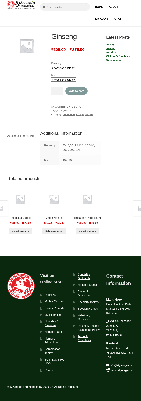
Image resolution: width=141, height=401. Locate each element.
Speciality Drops (88, 308)
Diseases (101, 19)
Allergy (110, 48)
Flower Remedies (55, 308)
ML (53, 74)
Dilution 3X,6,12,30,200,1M (78, 114)
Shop (117, 19)
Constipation (114, 60)
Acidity (110, 44)
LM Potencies (53, 314)
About (113, 6)
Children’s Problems (118, 56)
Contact (49, 370)
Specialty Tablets (88, 302)
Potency (56, 63)
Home (99, 6)
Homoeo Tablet (54, 331)
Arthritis (111, 52)
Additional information (20, 135)
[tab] (21, 136)
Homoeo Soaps (87, 284)
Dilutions (50, 294)
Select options (20, 231)
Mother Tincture (54, 301)
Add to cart (76, 90)
